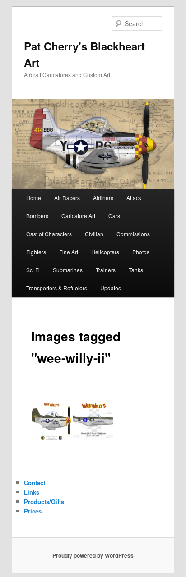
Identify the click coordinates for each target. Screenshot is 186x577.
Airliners (103, 197)
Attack (133, 197)
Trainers (106, 270)
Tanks (136, 270)
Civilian (94, 234)
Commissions (133, 234)
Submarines (68, 270)
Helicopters (105, 252)
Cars (114, 216)
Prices (33, 511)
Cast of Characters (49, 234)
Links (31, 492)
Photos (140, 252)
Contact (34, 482)
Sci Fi (33, 270)
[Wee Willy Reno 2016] (93, 421)
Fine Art (68, 252)
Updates (110, 288)
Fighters (36, 252)
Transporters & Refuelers (56, 288)
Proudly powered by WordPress (93, 555)
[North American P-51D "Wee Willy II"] (52, 421)
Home (33, 197)
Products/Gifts (44, 501)
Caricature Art (78, 216)
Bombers (37, 216)
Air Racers (67, 197)
